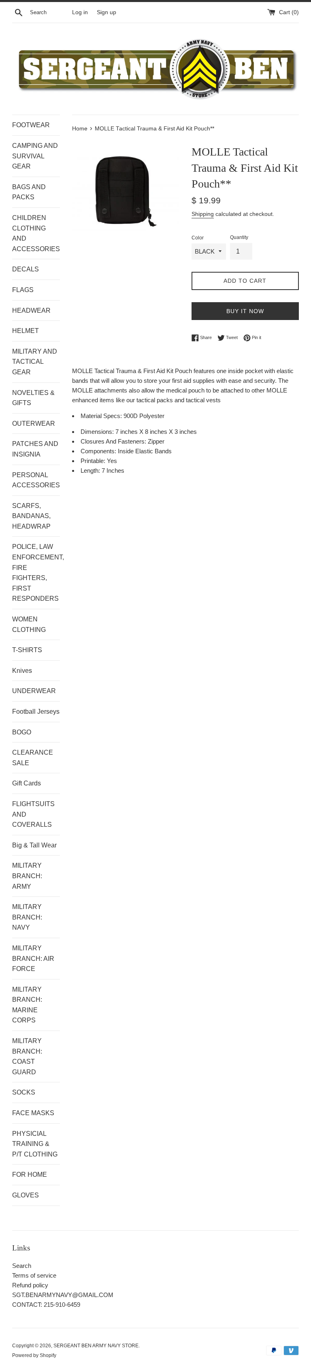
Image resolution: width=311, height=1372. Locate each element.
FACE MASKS (33, 1113)
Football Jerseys (36, 711)
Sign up (106, 12)
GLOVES (25, 1195)
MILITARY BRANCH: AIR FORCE (33, 958)
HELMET (25, 330)
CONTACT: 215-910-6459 (46, 1304)
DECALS (25, 269)
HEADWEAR (31, 310)
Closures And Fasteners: (114, 441)
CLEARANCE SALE (32, 757)
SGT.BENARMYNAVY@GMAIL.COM (62, 1294)
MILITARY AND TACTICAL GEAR (34, 362)
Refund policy (30, 1285)
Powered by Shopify (34, 1355)
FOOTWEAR (31, 125)
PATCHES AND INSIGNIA (35, 449)
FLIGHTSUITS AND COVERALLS (33, 814)
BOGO (21, 732)
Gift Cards (26, 783)
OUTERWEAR (33, 423)
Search (21, 1265)
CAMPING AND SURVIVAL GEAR (35, 156)
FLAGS (23, 289)
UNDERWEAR (34, 690)
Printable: (94, 460)
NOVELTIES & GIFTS (33, 398)
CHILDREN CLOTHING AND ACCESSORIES (36, 233)
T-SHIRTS (27, 650)
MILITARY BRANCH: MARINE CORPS (27, 1005)
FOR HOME (29, 1174)
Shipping (203, 214)
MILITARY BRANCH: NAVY (27, 917)
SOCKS (23, 1092)
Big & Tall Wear (34, 845)
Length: (91, 470)
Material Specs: (102, 415)
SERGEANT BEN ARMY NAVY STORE (95, 1346)
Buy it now (245, 311)
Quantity (239, 237)
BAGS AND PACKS (29, 192)
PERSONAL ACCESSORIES (36, 480)
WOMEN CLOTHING (29, 624)
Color (198, 238)
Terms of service (34, 1275)
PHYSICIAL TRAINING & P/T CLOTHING (35, 1144)
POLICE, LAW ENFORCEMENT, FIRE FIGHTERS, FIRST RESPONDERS (36, 572)
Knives (22, 670)
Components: (99, 451)
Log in (80, 12)
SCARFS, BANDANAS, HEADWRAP (31, 516)
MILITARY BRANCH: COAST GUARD (27, 1056)
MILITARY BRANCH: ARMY (27, 876)
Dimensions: (98, 431)
